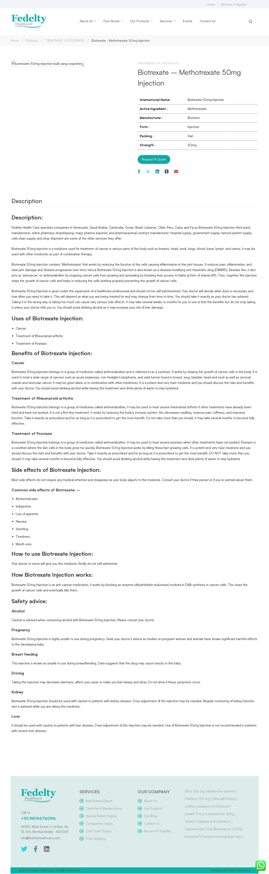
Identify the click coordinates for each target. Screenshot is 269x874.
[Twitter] (24, 849)
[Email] (176, 171)
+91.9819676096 (38, 818)
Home (15, 41)
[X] (148, 171)
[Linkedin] (157, 171)
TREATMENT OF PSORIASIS (64, 41)
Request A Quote (154, 159)
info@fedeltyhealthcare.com (40, 838)
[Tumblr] (166, 171)
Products (32, 41)
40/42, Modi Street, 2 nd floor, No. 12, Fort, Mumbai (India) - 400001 (45, 829)
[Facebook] (139, 171)
